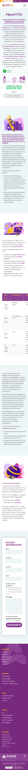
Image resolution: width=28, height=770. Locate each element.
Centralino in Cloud (7, 696)
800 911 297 (14, 88)
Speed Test (5, 664)
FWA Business (6, 676)
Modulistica (5, 662)
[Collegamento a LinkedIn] (24, 756)
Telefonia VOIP (6, 698)
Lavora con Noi (6, 659)
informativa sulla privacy (13, 618)
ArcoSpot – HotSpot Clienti (10, 683)
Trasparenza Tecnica (7, 739)
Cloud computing (7, 715)
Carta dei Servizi (5, 736)
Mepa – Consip (5, 746)
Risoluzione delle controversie (8, 743)
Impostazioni (18, 767)
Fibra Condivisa (6, 679)
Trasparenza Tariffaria (7, 737)
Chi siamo (5, 652)
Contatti (4, 654)
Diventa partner (7, 657)
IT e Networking (6, 718)
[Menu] (24, 5)
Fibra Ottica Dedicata (8, 681)
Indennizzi (4, 745)
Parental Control (5, 741)
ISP (3, 713)
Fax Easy (4, 700)
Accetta (9, 767)
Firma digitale (6, 722)
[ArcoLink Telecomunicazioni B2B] (11, 5)
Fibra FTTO (14, 14)
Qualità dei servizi (6, 734)
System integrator (7, 720)
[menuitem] (24, 5)
